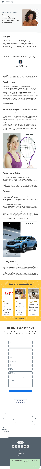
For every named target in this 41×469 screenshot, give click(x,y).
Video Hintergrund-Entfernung (34, 423)
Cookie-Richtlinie (20, 455)
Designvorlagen (14, 427)
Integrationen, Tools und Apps (15, 419)
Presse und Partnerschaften (34, 430)
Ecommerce (4, 423)
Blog (32, 416)
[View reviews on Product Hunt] (20, 402)
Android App (13, 425)
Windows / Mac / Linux (15, 424)
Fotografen (4, 418)
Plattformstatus (24, 421)
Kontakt (22, 418)
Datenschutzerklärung (16, 393)
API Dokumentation (14, 416)
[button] (13, 446)
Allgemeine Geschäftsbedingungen (20, 451)
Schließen (35, 466)
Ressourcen (23, 423)
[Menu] (38, 2)
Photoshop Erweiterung (13, 422)
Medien (3, 425)
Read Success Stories (19, 318)
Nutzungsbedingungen (24, 393)
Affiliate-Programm (34, 418)
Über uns (32, 427)
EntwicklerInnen (4, 421)
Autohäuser (4, 427)
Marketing (3, 420)
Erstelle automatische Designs (35, 420)
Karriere (32, 425)
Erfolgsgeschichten (5, 431)
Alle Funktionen (4, 416)
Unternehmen (4, 429)
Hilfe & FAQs (23, 416)
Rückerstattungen (24, 420)
